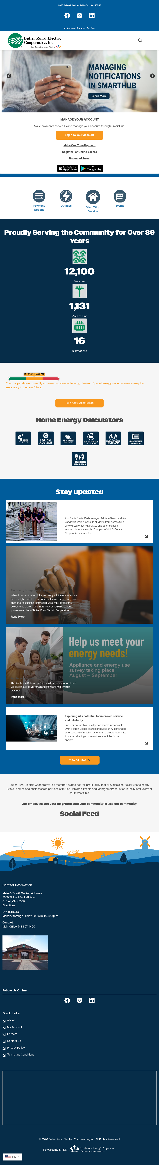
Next (151, 75)
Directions (8, 905)
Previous (7, 75)
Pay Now (91, 28)
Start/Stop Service (93, 201)
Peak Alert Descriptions (79, 403)
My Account (70, 28)
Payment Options (39, 201)
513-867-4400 (26, 926)
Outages (81, 28)
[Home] (34, 41)
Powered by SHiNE (55, 1150)
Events (119, 198)
